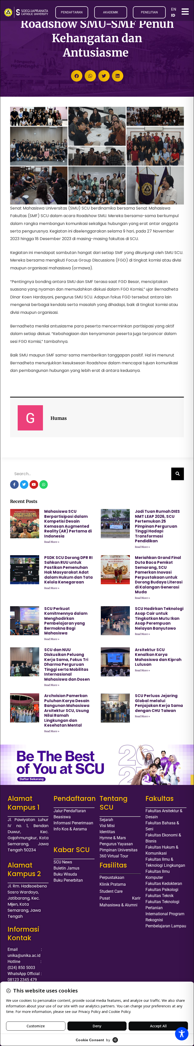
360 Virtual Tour (114, 856)
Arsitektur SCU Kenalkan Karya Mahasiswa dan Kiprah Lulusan (158, 657)
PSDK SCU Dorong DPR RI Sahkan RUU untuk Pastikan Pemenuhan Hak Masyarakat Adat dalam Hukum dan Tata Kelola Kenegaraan (68, 570)
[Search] (177, 474)
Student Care (111, 891)
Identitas (107, 831)
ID (173, 15)
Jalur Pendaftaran (70, 810)
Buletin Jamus (66, 868)
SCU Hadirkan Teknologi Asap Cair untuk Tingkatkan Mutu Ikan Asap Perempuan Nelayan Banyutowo (159, 618)
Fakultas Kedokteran (164, 883)
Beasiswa (62, 816)
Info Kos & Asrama (70, 829)
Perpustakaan (112, 877)
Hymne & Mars (113, 837)
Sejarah (106, 819)
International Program (165, 913)
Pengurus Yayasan (116, 843)
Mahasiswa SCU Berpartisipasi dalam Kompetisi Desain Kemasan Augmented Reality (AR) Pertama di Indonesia (68, 524)
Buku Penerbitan (68, 880)
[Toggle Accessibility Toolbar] (182, 1034)
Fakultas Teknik (160, 895)
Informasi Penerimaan (73, 823)
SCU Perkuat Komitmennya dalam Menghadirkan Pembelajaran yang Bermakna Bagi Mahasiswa (65, 621)
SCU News (63, 862)
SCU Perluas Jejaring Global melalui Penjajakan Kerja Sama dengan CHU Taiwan (159, 703)
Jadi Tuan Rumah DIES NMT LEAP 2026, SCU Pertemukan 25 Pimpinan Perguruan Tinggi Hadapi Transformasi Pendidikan (157, 526)
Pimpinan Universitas (118, 850)
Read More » (51, 542)
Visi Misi (107, 825)
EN (173, 9)
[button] (76, 76)
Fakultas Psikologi (162, 889)
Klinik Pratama (113, 884)
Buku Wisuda (65, 874)
